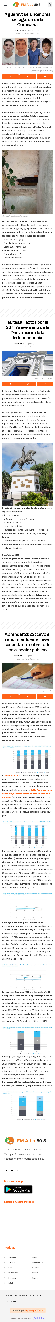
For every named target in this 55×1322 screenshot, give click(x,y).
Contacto (11, 1302)
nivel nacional (11, 775)
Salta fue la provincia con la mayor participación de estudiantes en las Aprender (27, 794)
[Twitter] (6, 1170)
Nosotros (35, 1295)
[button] (5, 4)
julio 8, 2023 (33, 343)
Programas (21, 1295)
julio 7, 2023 (33, 656)
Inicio (9, 1295)
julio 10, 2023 (33, 30)
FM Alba (20, 30)
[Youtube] (12, 1170)
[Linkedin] (17, 1170)
